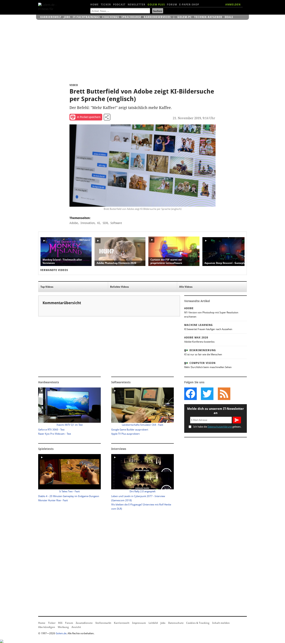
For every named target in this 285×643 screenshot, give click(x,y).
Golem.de (61, 633)
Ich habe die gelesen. (217, 426)
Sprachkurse (131, 17)
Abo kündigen (46, 627)
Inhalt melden (221, 622)
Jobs (67, 17)
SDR (105, 223)
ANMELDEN (233, 4)
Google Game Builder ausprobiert (129, 429)
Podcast (119, 4)
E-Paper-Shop (189, 4)
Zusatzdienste (84, 622)
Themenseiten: (80, 218)
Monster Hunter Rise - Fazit (53, 500)
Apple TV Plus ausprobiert (125, 433)
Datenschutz (175, 622)
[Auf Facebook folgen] (190, 393)
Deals (229, 17)
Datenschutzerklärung (220, 426)
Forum (172, 4)
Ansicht (76, 627)
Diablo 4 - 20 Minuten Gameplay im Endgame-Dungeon (68, 496)
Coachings (110, 17)
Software (116, 223)
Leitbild (153, 622)
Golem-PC (184, 17)
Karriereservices (157, 17)
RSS (60, 622)
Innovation (88, 223)
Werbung (63, 627)
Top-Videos (46, 286)
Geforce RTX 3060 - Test (51, 429)
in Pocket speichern (89, 117)
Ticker (106, 4)
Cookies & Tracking (197, 622)
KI (98, 223)
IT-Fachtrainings (86, 17)
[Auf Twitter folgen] (207, 393)
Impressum (139, 622)
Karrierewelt (50, 17)
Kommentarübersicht (62, 303)
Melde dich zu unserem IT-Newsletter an (215, 411)
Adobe (73, 223)
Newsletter (136, 4)
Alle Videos (186, 286)
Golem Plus (156, 4)
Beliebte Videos (119, 286)
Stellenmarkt (103, 622)
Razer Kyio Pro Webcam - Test (54, 433)
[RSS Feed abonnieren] (224, 393)
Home (94, 4)
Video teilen (107, 117)
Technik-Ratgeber (208, 17)
